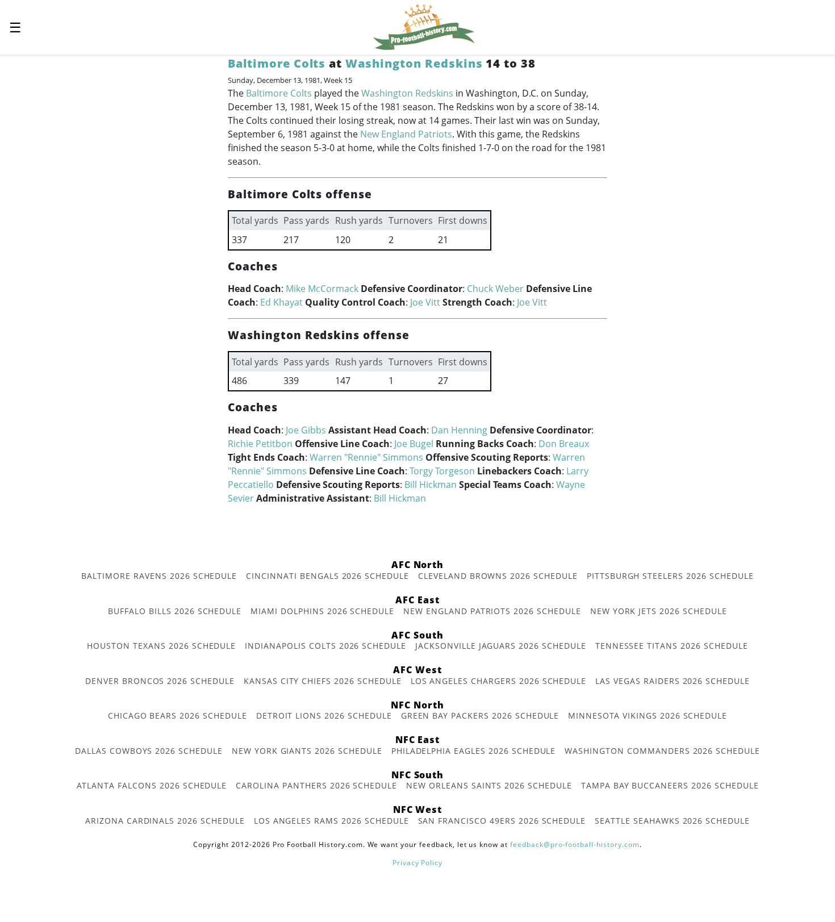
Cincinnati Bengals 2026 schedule (327, 575)
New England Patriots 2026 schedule (492, 611)
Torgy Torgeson (442, 471)
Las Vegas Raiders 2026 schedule (672, 680)
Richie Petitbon (260, 443)
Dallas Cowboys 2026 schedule (149, 750)
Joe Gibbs (306, 430)
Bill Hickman (430, 484)
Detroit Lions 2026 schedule (324, 715)
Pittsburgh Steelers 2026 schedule (670, 575)
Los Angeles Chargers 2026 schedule (499, 680)
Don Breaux (563, 443)
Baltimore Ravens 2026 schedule (159, 575)
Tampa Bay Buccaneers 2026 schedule (670, 785)
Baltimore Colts (276, 63)
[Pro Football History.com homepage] (424, 26)
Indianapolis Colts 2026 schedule (325, 645)
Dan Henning (459, 430)
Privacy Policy (417, 862)
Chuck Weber (495, 288)
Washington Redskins (413, 63)
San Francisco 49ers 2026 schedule (502, 820)
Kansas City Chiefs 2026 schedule (323, 680)
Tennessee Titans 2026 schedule (671, 645)
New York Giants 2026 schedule (307, 750)
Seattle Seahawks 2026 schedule (672, 820)
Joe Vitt (425, 302)
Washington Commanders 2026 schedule (662, 750)
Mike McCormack (322, 288)
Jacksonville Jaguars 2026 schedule (500, 645)
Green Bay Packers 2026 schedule (480, 715)
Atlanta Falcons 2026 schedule (152, 785)
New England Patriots (406, 134)
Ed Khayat (281, 302)
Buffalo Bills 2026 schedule (174, 611)
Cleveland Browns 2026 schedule (498, 575)
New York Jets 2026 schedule (658, 611)
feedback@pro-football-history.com (575, 844)
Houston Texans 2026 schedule (161, 645)
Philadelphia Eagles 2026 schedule (473, 750)
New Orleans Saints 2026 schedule (489, 785)
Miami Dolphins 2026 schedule (322, 611)
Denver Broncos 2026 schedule (160, 680)
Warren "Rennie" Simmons (366, 457)
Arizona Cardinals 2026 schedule (165, 820)
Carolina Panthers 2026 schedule (316, 785)
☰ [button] (15, 27)
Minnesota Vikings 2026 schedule (647, 715)
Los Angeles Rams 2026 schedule (331, 820)
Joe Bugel (413, 443)
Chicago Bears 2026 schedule (177, 715)
